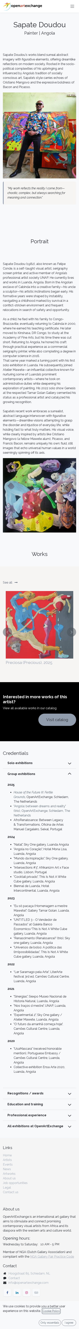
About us (9, 1178)
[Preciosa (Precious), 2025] (39, 625)
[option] (39, 632)
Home (7, 1155)
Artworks (9, 1174)
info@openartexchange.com (28, 1282)
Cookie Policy (51, 1311)
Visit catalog (57, 719)
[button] (7, 632)
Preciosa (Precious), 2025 (29, 662)
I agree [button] (69, 1322)
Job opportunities (15, 1183)
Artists (7, 1160)
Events (8, 1164)
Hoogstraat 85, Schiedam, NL (29, 1273)
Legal (7, 1187)
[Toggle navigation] (72, 6)
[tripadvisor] (36, 1292)
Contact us (10, 1192)
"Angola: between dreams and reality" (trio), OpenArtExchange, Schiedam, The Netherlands (42, 810)
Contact (14, 1278)
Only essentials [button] (49, 1322)
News (7, 1169)
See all (8, 582)
